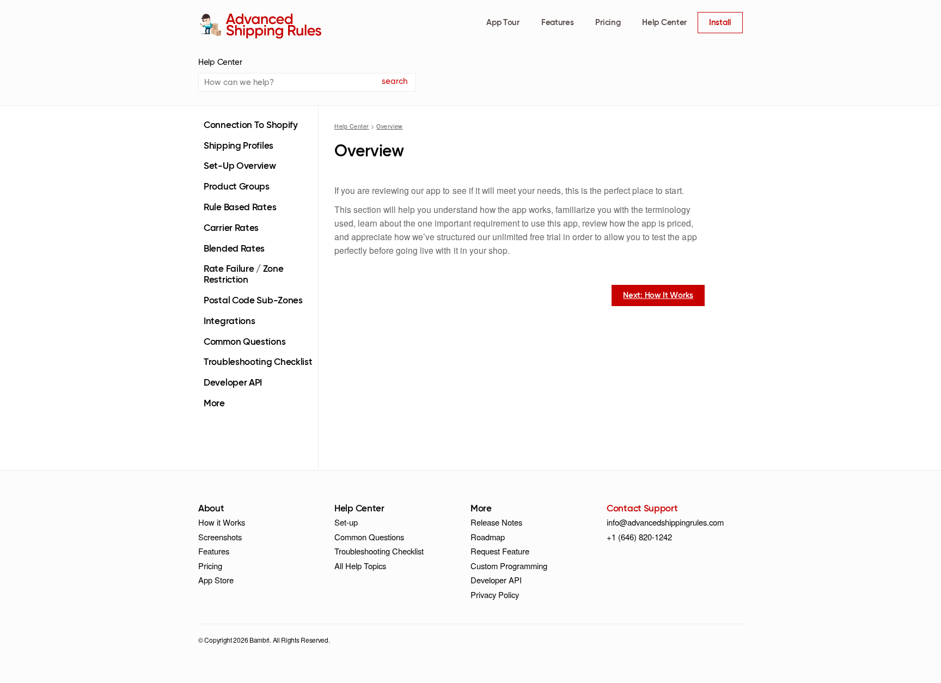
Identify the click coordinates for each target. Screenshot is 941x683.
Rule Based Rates (240, 207)
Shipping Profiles (238, 146)
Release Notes (496, 522)
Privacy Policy (495, 594)
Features (557, 23)
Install (720, 23)
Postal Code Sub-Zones (253, 301)
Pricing (607, 23)
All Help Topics (360, 565)
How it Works (221, 522)
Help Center (664, 23)
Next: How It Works (658, 295)
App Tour (503, 23)
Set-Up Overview (240, 166)
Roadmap (488, 536)
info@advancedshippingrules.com (665, 522)
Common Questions (244, 342)
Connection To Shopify (251, 125)
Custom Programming (509, 565)
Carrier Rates (231, 228)
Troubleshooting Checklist (258, 362)
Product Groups (237, 187)
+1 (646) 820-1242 (639, 536)
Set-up (346, 522)
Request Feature (500, 551)
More (214, 403)
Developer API (233, 383)
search (394, 81)
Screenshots (220, 536)
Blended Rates (234, 249)
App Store (216, 580)
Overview (389, 126)
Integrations (229, 321)
